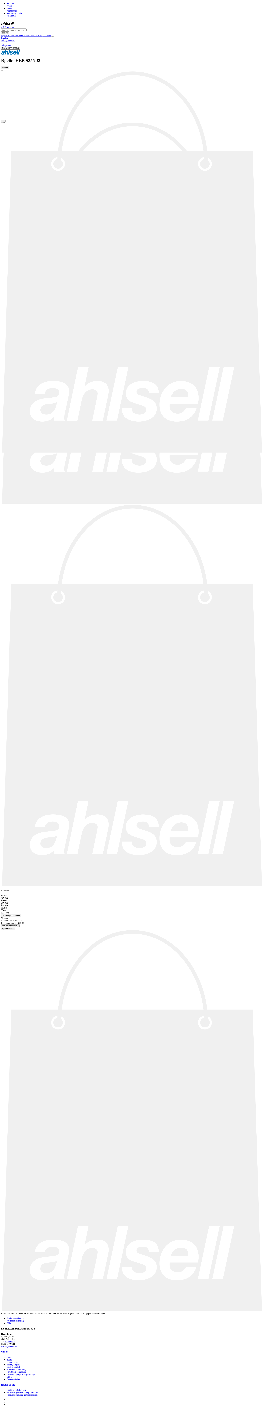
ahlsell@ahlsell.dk (9, 1346)
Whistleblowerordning (16, 1369)
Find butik (11, 16)
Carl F (9, 1377)
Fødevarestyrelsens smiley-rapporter (22, 1392)
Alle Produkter (7, 27)
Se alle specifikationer (11, 915)
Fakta (9, 1357)
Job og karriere (13, 1362)
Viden (9, 8)
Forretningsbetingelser (16, 1372)
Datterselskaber (13, 1379)
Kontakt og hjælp (14, 13)
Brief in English (13, 1367)
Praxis (9, 6)
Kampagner (12, 11)
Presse (9, 1359)
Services (10, 3)
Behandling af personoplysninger (21, 1374)
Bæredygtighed (13, 1364)
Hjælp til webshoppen (16, 1390)
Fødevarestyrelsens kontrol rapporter (22, 1395)
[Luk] (52, 36)
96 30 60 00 (10, 1341)
